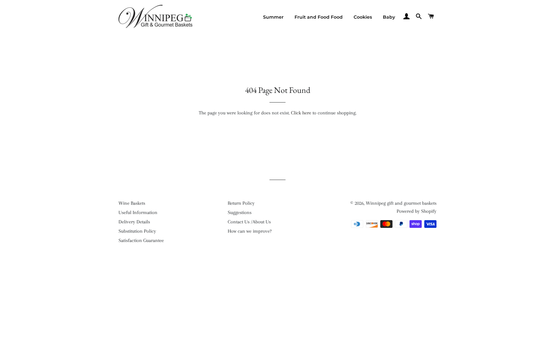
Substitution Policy (137, 231)
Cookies (363, 17)
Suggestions (239, 212)
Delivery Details (134, 222)
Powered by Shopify (416, 211)
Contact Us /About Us (249, 222)
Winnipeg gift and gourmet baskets (401, 203)
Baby (389, 17)
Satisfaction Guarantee (141, 240)
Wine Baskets (132, 203)
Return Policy (241, 203)
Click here (301, 113)
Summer (273, 17)
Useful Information (138, 212)
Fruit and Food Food (319, 17)
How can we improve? (250, 231)
